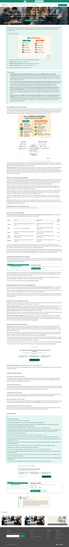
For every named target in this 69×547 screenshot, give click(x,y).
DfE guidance (45, 110)
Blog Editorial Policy (59, 538)
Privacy (57, 536)
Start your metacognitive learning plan (31, 20)
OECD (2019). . (17, 433)
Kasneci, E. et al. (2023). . (33, 436)
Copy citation (42, 20)
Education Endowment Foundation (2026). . (29, 427)
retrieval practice (26, 223)
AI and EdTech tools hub (26, 367)
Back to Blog (67, 526)
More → (24, 506)
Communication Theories (33, 280)
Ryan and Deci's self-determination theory (44, 286)
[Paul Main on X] (60, 544)
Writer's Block (33, 534)
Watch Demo (32, 538)
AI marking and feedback (56, 341)
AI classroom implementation (35, 365)
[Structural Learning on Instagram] (58, 544)
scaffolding (34, 192)
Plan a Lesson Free (62, 5)
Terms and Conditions (59, 534)
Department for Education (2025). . (26, 422)
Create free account (46, 476)
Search (50, 5)
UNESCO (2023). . (23, 447)
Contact (48, 534)
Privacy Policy (19, 538)
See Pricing (44, 490)
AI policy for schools (25, 365)
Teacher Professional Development (36, 536)
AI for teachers (35, 319)
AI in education (37, 87)
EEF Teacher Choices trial (18, 181)
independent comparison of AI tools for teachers (46, 343)
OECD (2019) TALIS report (27, 167)
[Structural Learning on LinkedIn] (62, 544)
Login (56, 5)
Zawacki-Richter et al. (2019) (17, 164)
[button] (34, 5)
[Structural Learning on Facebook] (57, 544)
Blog (47, 538)
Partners (48, 536)
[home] (4, 5)
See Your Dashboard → (39, 1)
